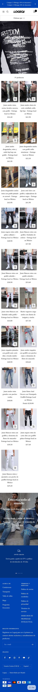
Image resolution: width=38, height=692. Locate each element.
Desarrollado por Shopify (17, 673)
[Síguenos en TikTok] (28, 657)
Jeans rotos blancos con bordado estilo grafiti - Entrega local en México (9, 314)
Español (26, 666)
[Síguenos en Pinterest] (19, 657)
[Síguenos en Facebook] (5, 657)
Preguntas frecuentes (6, 606)
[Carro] (34, 12)
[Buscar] (7, 12)
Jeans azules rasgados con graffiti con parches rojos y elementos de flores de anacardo (28, 354)
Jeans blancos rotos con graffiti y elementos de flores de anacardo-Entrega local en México (9, 437)
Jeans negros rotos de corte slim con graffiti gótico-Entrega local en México (28, 437)
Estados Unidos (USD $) (11, 666)
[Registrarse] (32, 644)
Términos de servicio (25, 610)
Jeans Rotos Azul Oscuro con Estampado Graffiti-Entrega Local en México (28, 396)
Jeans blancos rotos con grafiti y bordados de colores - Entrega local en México (28, 236)
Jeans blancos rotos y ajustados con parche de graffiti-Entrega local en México (9, 478)
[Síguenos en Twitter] (9, 657)
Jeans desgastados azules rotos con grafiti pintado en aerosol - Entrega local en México (9, 195)
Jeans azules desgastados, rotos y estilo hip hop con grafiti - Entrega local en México (9, 152)
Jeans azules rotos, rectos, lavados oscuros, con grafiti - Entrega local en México (10, 109)
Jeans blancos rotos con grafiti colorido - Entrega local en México (9, 276)
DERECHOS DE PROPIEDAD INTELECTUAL (27, 619)
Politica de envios (27, 589)
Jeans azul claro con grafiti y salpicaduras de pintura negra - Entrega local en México (28, 195)
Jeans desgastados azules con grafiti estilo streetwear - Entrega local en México (28, 151)
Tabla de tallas (7, 596)
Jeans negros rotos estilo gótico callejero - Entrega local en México (9, 235)
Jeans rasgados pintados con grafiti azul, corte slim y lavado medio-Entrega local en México (9, 354)
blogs (4, 600)
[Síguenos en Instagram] (14, 657)
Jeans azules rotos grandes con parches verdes (10, 394)
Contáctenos (7, 587)
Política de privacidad (24, 603)
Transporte (6, 591)
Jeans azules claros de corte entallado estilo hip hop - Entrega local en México (28, 109)
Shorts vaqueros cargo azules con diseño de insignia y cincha (28, 314)
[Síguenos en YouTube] (24, 657)
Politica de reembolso (24, 595)
